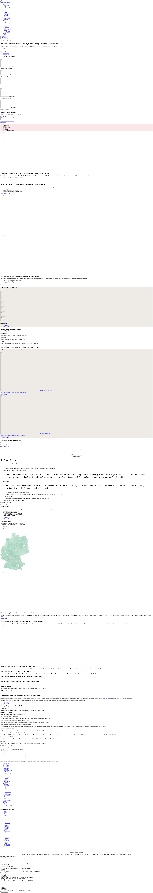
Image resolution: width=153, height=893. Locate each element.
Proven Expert (4, 889)
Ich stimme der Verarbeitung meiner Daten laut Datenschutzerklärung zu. (17, 747)
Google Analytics (5, 870)
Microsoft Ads (4, 876)
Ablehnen (7, 856)
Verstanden (3, 856)
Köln (6, 26)
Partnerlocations (8, 29)
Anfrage (4, 34)
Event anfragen (6, 54)
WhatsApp (5, 812)
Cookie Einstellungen (7, 800)
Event (6, 12)
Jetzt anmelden (4, 750)
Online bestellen (3, 182)
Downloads (7, 32)
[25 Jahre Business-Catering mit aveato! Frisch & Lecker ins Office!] (3, 4)
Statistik (3, 869)
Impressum (5, 801)
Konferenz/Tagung (8, 7)
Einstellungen (12, 856)
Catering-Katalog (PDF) (7, 805)
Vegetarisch (7, 18)
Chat (4, 813)
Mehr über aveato (3, 618)
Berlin (6, 784)
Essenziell (4, 857)
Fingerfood (7, 14)
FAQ (4, 804)
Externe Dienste (5, 883)
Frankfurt (7, 23)
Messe (6, 8)
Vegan (6, 19)
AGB (4, 803)
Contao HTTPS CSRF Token (7, 858)
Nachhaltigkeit (8, 31)
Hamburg (7, 24)
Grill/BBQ (7, 17)
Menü (6, 16)
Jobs (6, 30)
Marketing (4, 874)
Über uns (4, 28)
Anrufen (4, 811)
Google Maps (4, 888)
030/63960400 (6, 446)
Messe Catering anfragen (5, 193)
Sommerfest (7, 9)
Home (4, 817)
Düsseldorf (7, 22)
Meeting (6, 6)
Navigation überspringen (5, 2)
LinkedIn (3, 879)
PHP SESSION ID (5, 864)
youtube (3, 887)
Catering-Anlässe (6, 5)
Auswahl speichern (4, 891)
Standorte (4, 783)
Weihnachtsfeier (8, 11)
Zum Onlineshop (6, 53)
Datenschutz (5, 802)
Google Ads (4, 875)
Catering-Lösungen (6, 13)
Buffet (6, 15)
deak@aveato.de (6, 447)
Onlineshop (5, 33)
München (7, 27)
